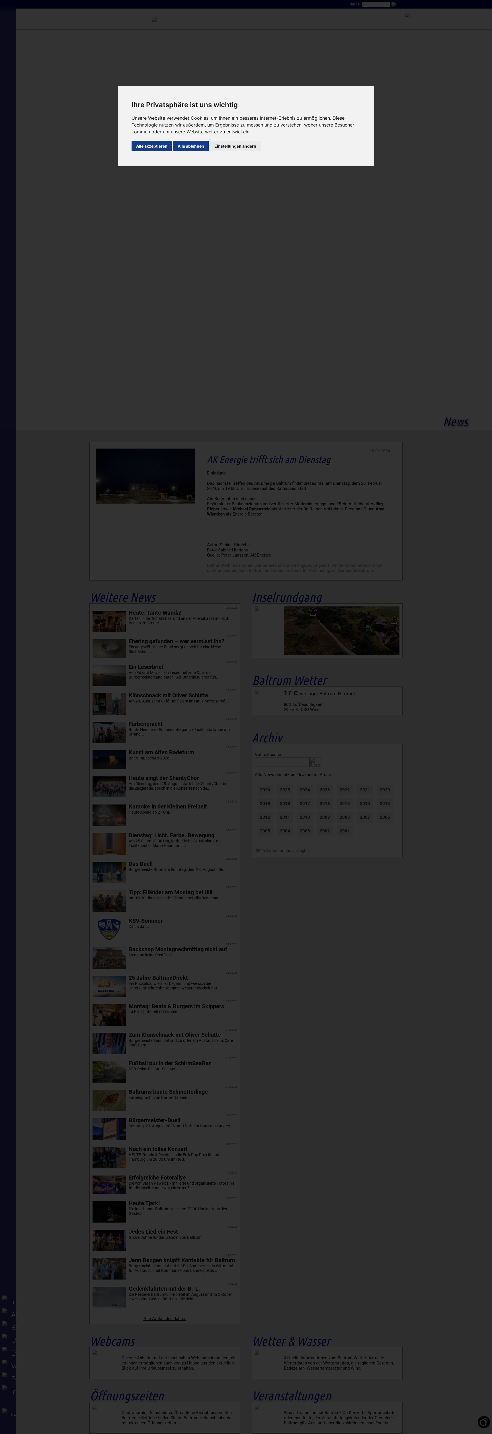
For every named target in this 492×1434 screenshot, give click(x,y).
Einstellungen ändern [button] (235, 146)
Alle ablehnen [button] (191, 146)
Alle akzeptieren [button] (151, 146)
